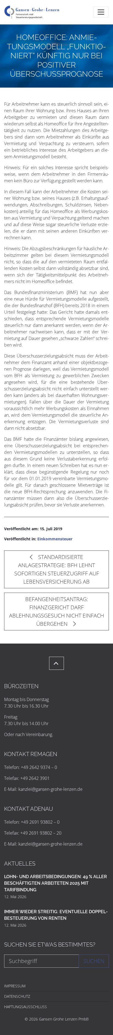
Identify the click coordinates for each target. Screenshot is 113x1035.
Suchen (93, 961)
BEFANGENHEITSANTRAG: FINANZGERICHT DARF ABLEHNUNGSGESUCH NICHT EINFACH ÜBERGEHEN (56, 611)
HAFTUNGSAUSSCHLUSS (25, 1006)
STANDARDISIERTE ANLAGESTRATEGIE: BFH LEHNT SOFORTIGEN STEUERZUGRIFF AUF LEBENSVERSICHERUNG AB (56, 569)
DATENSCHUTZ (17, 996)
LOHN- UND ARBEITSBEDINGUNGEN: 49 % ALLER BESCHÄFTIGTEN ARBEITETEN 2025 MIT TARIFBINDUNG (55, 883)
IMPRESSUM (15, 985)
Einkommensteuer (54, 538)
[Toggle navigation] (101, 12)
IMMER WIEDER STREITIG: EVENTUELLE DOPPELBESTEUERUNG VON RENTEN (56, 915)
